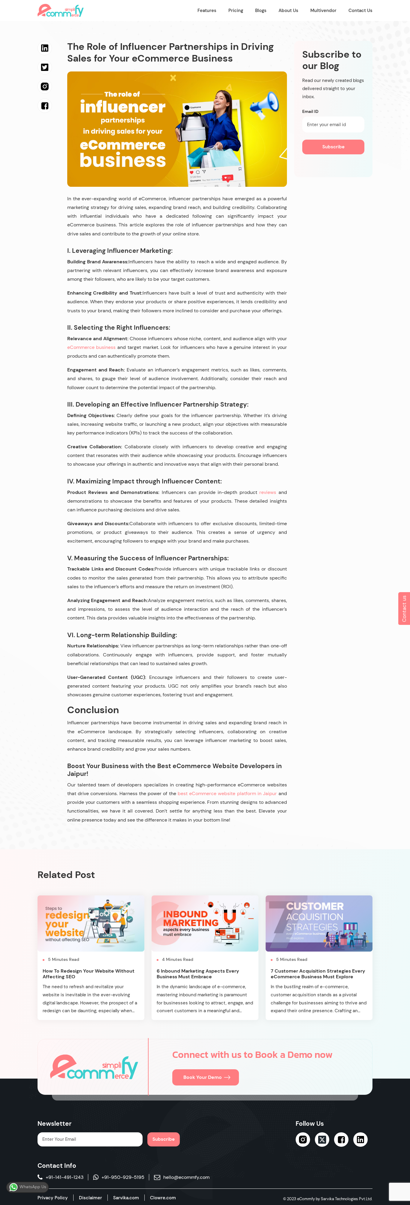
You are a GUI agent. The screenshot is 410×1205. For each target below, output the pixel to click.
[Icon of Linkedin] (360, 1139)
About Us (288, 10)
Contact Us (360, 10)
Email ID (310, 111)
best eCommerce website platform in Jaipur (227, 793)
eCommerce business (92, 347)
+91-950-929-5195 (122, 1177)
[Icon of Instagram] (303, 1139)
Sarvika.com (126, 1198)
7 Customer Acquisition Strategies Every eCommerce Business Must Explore (318, 974)
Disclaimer (90, 1198)
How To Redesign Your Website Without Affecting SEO (88, 974)
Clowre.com (163, 1198)
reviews (266, 492)
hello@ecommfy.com (186, 1177)
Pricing (235, 10)
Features (206, 10)
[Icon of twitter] (322, 1140)
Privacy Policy (53, 1198)
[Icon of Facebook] (341, 1139)
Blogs (261, 10)
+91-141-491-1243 (64, 1177)
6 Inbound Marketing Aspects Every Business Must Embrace (198, 974)
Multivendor (323, 10)
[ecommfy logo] (94, 1067)
